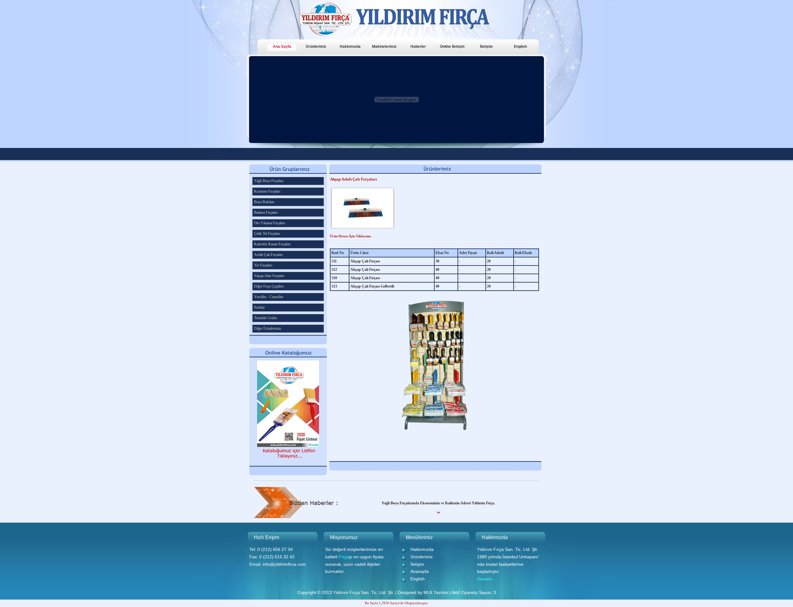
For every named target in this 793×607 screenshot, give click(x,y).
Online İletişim (452, 46)
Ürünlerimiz (316, 46)
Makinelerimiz (384, 46)
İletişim (486, 46)
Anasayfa (419, 571)
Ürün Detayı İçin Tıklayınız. (351, 236)
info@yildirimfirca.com (284, 564)
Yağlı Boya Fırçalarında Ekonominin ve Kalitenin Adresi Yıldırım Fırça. (438, 503)
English (520, 46)
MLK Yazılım (435, 592)
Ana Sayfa (282, 46)
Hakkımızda (350, 46)
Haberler (418, 46)
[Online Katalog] (288, 464)
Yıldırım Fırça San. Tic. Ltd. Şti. (363, 592)
